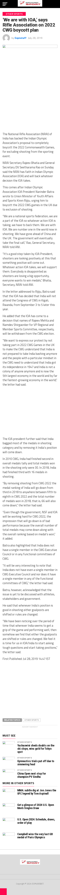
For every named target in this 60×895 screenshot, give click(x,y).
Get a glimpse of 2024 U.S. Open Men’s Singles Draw (35, 806)
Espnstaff (20, 38)
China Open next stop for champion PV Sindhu (31, 775)
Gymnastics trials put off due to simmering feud (35, 763)
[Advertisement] (30, 106)
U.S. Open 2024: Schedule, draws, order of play (36, 821)
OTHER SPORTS (24, 742)
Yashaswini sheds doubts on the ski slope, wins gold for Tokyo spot (35, 748)
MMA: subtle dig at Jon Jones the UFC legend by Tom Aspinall (36, 792)
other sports (31, 720)
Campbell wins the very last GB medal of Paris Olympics (35, 835)
